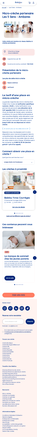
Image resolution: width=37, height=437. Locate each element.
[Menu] (3, 3)
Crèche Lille (5, 346)
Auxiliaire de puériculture (9, 373)
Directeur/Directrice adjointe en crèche (13, 372)
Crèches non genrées (8, 397)
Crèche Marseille (7, 350)
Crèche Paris (6, 357)
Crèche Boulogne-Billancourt (11, 344)
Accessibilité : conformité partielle (12, 424)
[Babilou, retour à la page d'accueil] (18, 3)
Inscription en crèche (8, 402)
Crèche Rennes (6, 359)
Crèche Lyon (6, 348)
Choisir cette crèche (18, 295)
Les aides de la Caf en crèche (10, 404)
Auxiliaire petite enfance (9, 377)
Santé (6, 252)
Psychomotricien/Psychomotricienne (13, 379)
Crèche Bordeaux (7, 343)
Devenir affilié (6, 427)
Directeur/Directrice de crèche (11, 370)
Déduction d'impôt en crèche (11, 400)
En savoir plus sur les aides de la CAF (16, 129)
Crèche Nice (6, 355)
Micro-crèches (6, 393)
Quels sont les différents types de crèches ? (18, 216)
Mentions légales (7, 417)
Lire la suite (10, 278)
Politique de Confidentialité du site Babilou (18, 332)
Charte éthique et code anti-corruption (13, 426)
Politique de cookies (8, 420)
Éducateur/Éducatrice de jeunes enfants (14, 375)
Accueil (4, 7)
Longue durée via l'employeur (13, 162)
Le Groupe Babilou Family (10, 429)
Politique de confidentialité (10, 419)
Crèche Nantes (6, 353)
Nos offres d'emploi (8, 384)
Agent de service (7, 380)
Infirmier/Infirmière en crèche (11, 382)
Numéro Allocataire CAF (9, 406)
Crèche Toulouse (7, 360)
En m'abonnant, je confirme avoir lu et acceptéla (18, 331)
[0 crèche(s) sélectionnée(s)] (29, 3)
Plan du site (5, 422)
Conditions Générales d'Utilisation (12, 415)
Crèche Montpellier (8, 352)
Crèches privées (7, 399)
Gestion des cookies (8, 431)
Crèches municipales (8, 395)
